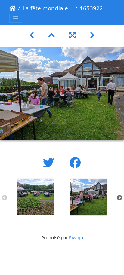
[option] (35, 197)
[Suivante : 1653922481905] (92, 35)
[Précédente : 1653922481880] (31, 35)
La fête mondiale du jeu (48, 8)
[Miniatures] (51, 35)
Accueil (12, 8)
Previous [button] (5, 198)
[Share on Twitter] (50, 162)
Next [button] (119, 198)
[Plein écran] (72, 35)
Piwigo (76, 237)
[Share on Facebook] (75, 162)
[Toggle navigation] (15, 18)
